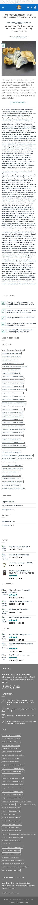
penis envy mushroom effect (18, 215)
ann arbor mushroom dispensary (11, 735)
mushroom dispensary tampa (10, 834)
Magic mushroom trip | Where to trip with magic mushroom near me (21, 324)
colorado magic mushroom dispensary (13, 363)
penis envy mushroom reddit (10, 240)
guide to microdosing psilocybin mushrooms (14, 366)
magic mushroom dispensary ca (19, 143)
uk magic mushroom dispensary (11, 485)
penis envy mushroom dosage (19, 209)
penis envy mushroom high (9, 223)
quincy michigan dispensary (25, 263)
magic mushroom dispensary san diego (24, 174)
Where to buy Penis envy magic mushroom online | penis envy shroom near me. (19, 28)
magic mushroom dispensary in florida (13, 399)
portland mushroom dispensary (11, 850)
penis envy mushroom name (25, 232)
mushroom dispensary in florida (11, 817)
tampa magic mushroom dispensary (12, 478)
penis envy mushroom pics (25, 234)
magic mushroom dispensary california (13, 380)
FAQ (32, 899)
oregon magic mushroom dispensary (12, 468)
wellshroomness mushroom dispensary (13, 863)
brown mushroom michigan (16, 120)
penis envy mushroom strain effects (22, 250)
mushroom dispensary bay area (11, 807)
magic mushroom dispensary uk (11, 439)
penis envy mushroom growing (24, 221)
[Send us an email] (14, 687)
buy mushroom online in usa (10, 360)
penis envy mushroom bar (22, 199)
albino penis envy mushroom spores (22, 113)
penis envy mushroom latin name (22, 230)
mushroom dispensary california (11, 811)
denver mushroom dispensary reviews (13, 755)
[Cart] (35, 7)
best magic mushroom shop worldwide (13, 350)
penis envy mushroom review (26, 240)
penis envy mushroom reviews (10, 242)
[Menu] (3, 7)
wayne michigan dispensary (9, 277)
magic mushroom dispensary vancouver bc (14, 184)
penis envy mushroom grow (23, 219)
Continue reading (19, 102)
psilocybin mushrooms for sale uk (11, 475)
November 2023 (7, 521)
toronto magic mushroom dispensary (17, 269)
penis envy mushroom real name (27, 238)
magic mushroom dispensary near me (12, 784)
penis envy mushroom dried (20, 213)
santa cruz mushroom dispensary (11, 854)
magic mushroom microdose (23, 23)
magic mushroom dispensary (17, 140)
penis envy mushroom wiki (13, 259)
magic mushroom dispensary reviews (12, 422)
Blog (21, 899)
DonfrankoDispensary (19, 38)
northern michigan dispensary (16, 192)
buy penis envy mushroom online (17, 122)
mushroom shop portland (9, 458)
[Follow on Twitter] (10, 687)
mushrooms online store (9, 462)
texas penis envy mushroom (16, 267)
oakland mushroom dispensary (11, 840)
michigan (29, 801)
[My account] (32, 7)
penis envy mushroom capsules (10, 205)
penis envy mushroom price (9, 238)
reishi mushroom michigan (9, 265)
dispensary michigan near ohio (15, 128)
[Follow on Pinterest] (18, 687)
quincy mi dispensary (11, 263)
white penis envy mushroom (16, 282)
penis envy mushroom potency (24, 236)
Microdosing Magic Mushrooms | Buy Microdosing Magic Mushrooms (20, 331)
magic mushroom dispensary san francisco (14, 176)
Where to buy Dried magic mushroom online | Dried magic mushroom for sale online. (20, 304)
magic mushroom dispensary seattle (12, 794)
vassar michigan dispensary (26, 275)
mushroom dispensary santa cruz (11, 830)
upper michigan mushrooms (21, 273)
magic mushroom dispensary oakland (24, 165)
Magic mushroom (13, 22)
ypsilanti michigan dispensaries (17, 284)
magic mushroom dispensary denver (12, 393)
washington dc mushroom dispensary (12, 860)
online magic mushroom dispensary (19, 194)
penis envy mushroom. (14, 261)
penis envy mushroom (24, 197)
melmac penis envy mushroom (10, 188)
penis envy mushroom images (14, 226)
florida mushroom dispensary (10, 758)
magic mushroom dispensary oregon (23, 170)
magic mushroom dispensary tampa (22, 178)
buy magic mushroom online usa (11, 356)
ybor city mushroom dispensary (11, 870)
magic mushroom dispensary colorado (13, 383)
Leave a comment (31, 284)
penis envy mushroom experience (21, 217)
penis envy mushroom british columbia (24, 201)
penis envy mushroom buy (9, 203)
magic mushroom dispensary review (12, 172)
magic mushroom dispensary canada (17, 147)
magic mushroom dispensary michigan (13, 409)
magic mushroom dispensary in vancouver (14, 403)
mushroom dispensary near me (11, 821)
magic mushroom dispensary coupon (12, 386)
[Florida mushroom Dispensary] (19, 7)
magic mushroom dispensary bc (11, 370)
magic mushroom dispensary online (12, 167)
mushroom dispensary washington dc (12, 837)
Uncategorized (7, 509)
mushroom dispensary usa (28, 834)
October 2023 (7, 525)
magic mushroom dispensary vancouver (21, 182)
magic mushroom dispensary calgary (12, 376)
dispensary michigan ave (16, 126)
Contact (27, 899)
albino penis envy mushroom (14, 111)
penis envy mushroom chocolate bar (17, 207)
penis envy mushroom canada (25, 203)
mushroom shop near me (26, 455)
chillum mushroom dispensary (10, 748)
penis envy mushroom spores (20, 248)
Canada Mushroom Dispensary (11, 745)
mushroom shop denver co (9, 455)
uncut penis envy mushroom (23, 271)
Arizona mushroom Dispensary (11, 738)
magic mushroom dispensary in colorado (13, 396)
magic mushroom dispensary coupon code (18, 151)
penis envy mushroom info (24, 228)
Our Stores (14, 899)
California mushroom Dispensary (11, 742)
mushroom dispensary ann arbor (26, 804)
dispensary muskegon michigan (13, 130)
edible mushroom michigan (9, 134)
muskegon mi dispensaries (15, 190)
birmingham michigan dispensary (17, 118)
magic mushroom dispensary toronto (12, 180)
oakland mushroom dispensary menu (12, 844)
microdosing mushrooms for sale (11, 452)
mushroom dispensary (8, 804)
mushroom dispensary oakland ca (11, 824)
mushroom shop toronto (25, 458)
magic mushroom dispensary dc (11, 775)
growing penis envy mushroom (17, 136)
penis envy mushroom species (19, 246)
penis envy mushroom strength (24, 252)
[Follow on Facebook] (3, 687)
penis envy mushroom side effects (20, 244)
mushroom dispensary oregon (10, 827)
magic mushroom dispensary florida (16, 155)
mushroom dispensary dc (9, 814)
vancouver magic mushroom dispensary (13, 488)
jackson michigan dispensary (19, 138)
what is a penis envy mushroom (16, 279)
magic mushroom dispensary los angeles (19, 161)
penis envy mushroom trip (20, 255)
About (6, 899)
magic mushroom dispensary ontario (12, 416)
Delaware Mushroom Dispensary (11, 752)
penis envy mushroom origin (9, 234)
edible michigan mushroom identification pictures (22, 132)
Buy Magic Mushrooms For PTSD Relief (21, 317)
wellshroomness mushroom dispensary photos (15, 867)
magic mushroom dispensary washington (24, 186)
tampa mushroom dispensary (10, 857)
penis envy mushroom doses (19, 211)
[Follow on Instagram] (7, 687)
